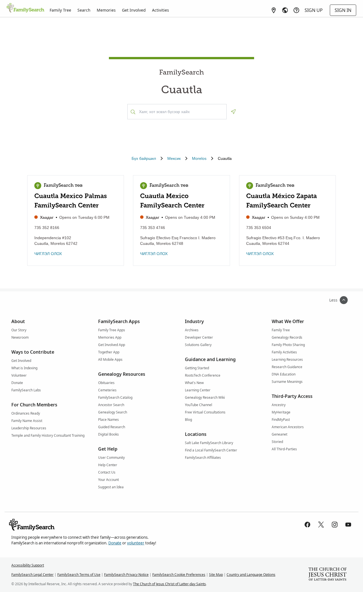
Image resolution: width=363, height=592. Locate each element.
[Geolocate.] (233, 111)
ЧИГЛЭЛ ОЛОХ (48, 253)
